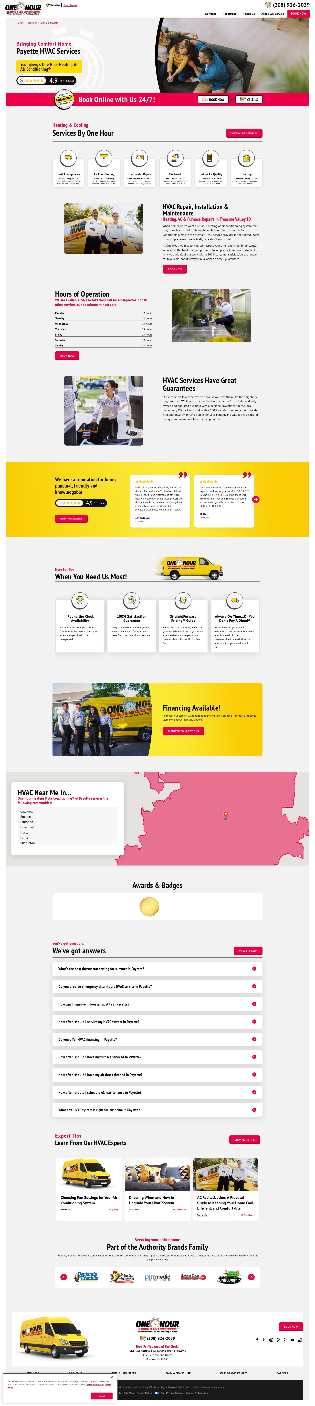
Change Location (70, 5)
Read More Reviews (71, 518)
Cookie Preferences (95, 1384)
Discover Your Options (183, 731)
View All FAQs (248, 951)
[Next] (256, 499)
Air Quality (113, 1209)
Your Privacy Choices (172, 1393)
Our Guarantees (124, 1373)
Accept (102, 1396)
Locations (31, 22)
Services (210, 14)
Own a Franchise (178, 1373)
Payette (54, 22)
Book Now (298, 13)
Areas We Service (272, 14)
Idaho (43, 22)
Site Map (129, 1393)
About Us (249, 14)
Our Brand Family (233, 1373)
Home (19, 22)
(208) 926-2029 (291, 5)
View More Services (244, 133)
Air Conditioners (179, 1209)
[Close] (112, 1376)
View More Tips (245, 1139)
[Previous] (63, 1277)
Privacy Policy (144, 1393)
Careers (282, 1373)
